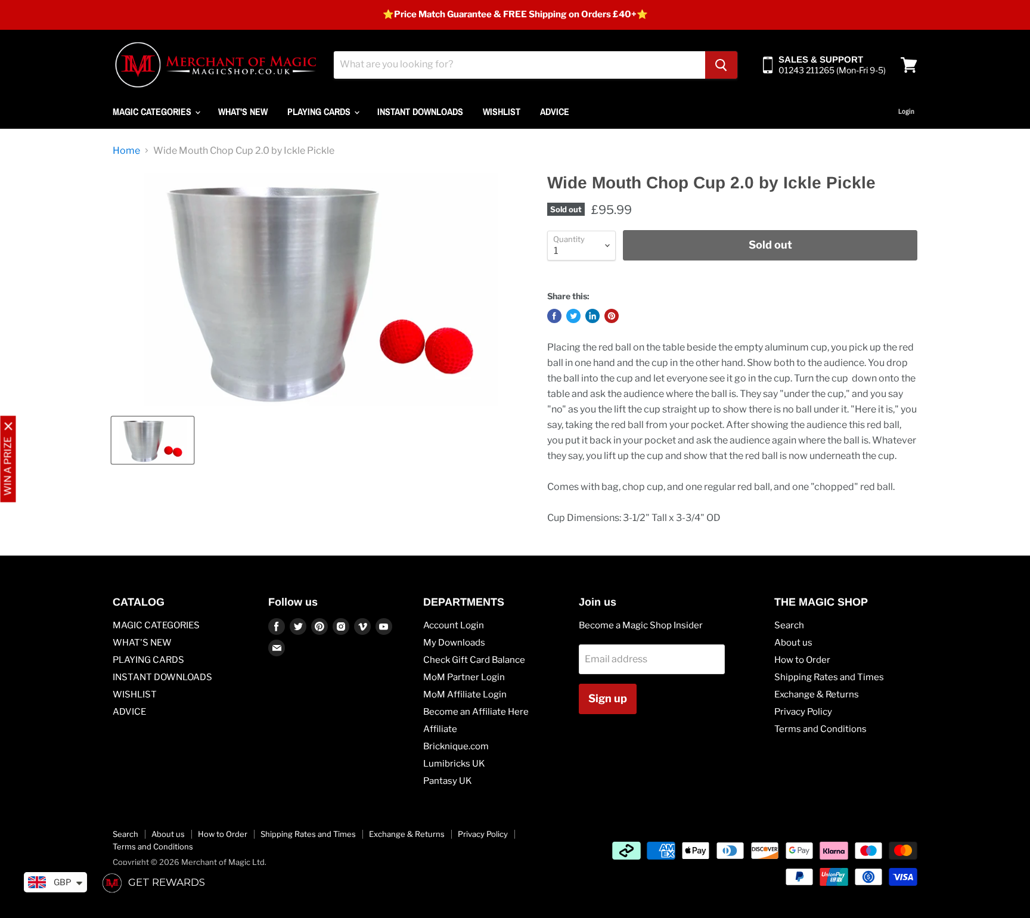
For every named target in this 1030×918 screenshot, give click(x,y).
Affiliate (440, 729)
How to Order (802, 660)
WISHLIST (501, 111)
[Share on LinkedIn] (592, 316)
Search (789, 625)
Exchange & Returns (816, 694)
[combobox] (519, 65)
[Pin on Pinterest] (611, 316)
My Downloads (454, 642)
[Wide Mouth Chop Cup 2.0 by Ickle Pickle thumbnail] (152, 440)
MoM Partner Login (464, 677)
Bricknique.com (456, 746)
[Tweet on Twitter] (573, 316)
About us (793, 642)
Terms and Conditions (820, 729)
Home (126, 150)
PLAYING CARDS (320, 111)
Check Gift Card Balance (474, 660)
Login (906, 111)
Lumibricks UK (454, 763)
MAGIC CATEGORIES (153, 111)
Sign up (607, 698)
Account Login (453, 625)
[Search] (721, 65)
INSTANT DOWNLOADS (420, 111)
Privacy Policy (803, 711)
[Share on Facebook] (554, 316)
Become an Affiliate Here (476, 711)
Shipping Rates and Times (829, 677)
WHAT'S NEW (243, 111)
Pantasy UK (447, 781)
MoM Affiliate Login (465, 694)
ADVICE (554, 111)
